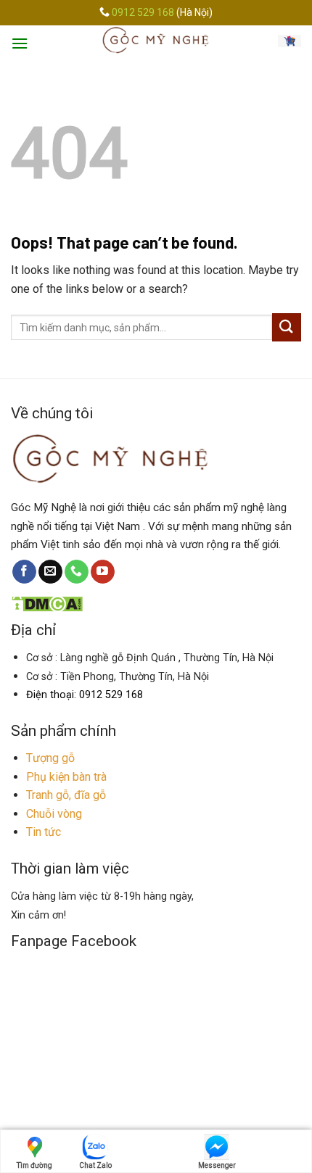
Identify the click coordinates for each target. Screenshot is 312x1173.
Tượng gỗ (50, 758)
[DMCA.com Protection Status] (47, 603)
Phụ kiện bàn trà (66, 777)
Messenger (217, 1165)
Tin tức (43, 832)
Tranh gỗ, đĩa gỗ (66, 795)
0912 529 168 (144, 12)
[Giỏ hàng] (289, 40)
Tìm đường (34, 1165)
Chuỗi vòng (54, 814)
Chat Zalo (95, 1165)
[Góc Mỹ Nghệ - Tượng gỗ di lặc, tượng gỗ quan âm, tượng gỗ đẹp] (156, 40)
